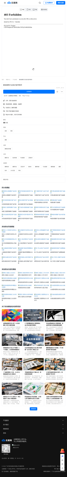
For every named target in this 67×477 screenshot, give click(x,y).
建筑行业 (7, 157)
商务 (6, 131)
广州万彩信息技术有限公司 (12, 466)
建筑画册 (53, 166)
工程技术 (30, 157)
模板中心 (8, 79)
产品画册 (15, 79)
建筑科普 (37, 166)
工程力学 (22, 166)
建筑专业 (15, 166)
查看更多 (33, 408)
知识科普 (15, 157)
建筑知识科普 (8, 148)
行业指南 (45, 166)
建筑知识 (7, 166)
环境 (19, 170)
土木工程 (12, 170)
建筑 (6, 140)
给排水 (29, 166)
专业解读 (22, 157)
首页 (3, 79)
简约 (11, 131)
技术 (6, 170)
